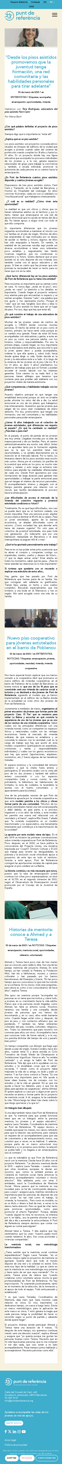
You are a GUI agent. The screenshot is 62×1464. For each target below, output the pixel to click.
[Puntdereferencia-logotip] (26, 15)
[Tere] (31, 37)
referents (24, 955)
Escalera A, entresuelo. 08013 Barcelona (26, 1395)
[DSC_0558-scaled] (31, 910)
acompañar (45, 97)
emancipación (19, 102)
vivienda (46, 102)
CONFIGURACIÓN (47, 1458)
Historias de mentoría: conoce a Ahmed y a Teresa (31, 934)
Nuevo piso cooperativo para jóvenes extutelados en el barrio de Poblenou (31, 643)
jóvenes (51, 658)
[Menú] (53, 15)
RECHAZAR (27, 1458)
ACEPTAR (11, 1458)
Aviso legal (10, 1440)
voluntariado (36, 955)
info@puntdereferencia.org (19, 1400)
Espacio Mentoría (19, 2)
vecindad (29, 663)
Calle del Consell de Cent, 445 (21, 1392)
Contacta (35, 2)
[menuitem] (19, 2)
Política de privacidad (16, 1444)
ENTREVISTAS (19, 97)
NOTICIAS (13, 658)
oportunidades (34, 102)
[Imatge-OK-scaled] (31, 618)
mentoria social (30, 950)
